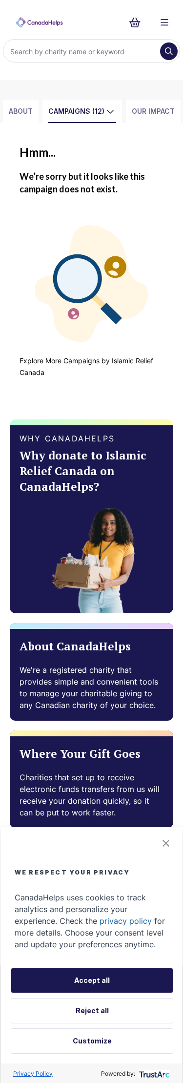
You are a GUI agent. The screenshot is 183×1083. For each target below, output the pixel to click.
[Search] (169, 51)
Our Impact (153, 111)
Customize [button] (92, 1041)
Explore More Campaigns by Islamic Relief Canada (86, 366)
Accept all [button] (92, 980)
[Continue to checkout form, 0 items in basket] (137, 22)
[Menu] (164, 22)
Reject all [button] (92, 1010)
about (21, 111)
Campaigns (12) (76, 111)
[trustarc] (153, 1073)
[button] (166, 843)
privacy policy (126, 921)
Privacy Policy (33, 1073)
